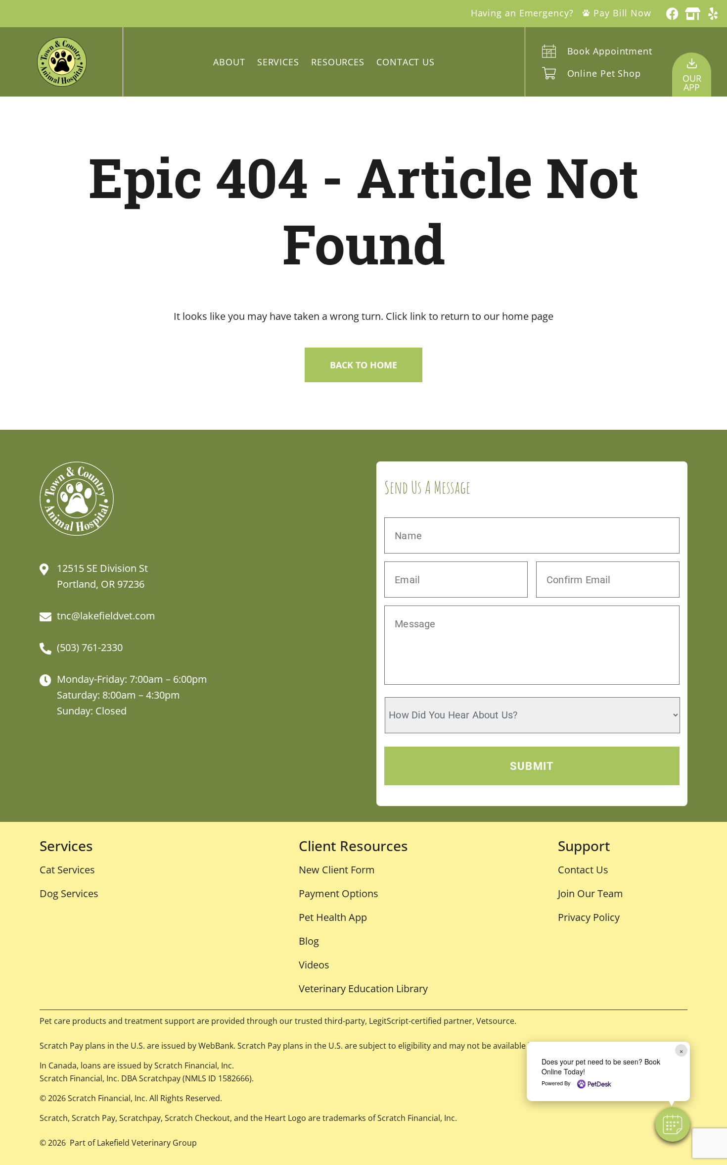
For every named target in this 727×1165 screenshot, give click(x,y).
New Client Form (337, 869)
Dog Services (69, 893)
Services (278, 62)
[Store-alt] (692, 13)
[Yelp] (713, 13)
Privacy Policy (589, 917)
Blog (309, 941)
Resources (337, 62)
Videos (314, 964)
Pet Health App (333, 917)
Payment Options (338, 893)
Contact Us (405, 62)
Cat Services (67, 869)
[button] (672, 1124)
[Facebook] (672, 13)
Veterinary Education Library (363, 988)
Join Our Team (590, 893)
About (229, 62)
